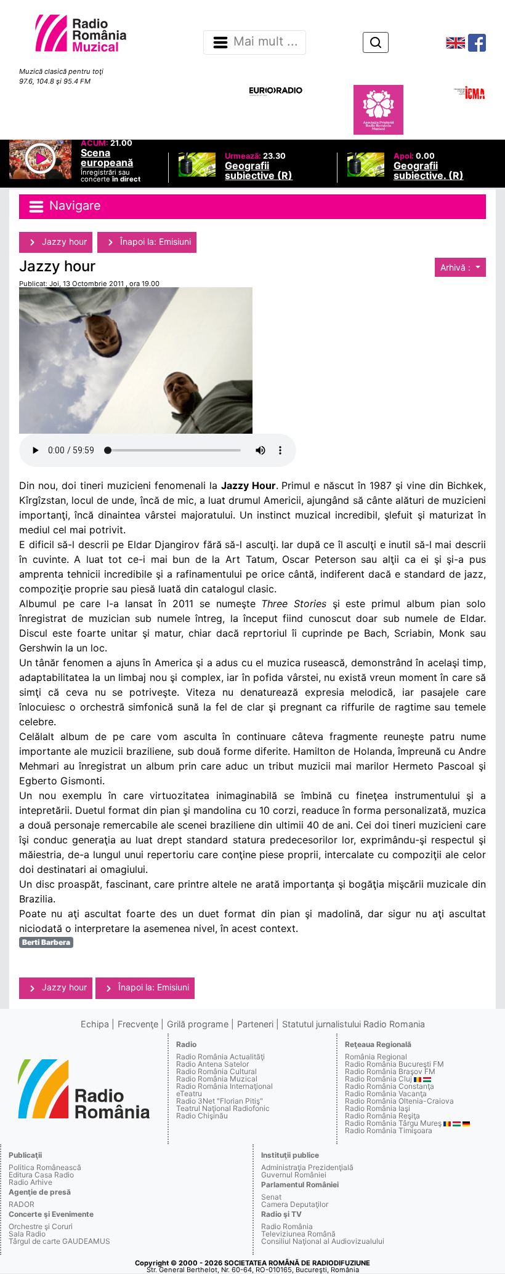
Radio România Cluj (378, 1078)
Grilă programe (197, 1024)
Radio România (287, 1226)
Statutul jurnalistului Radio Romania (353, 1024)
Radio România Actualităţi (220, 1056)
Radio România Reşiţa (382, 1115)
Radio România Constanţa (389, 1086)
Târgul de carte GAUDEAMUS (59, 1241)
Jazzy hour (63, 241)
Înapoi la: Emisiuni (154, 241)
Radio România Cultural (216, 1071)
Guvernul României (293, 1174)
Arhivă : (456, 267)
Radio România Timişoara (388, 1130)
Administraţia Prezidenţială (307, 1167)
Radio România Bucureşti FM (394, 1064)
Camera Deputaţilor (294, 1204)
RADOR (21, 1204)
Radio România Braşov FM (390, 1071)
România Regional (376, 1056)
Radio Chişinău (202, 1115)
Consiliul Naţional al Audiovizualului (322, 1241)
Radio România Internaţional (224, 1086)
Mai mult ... (265, 41)
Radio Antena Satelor (212, 1064)
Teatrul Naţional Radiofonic (223, 1108)
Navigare (73, 206)
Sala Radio (27, 1233)
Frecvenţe (138, 1024)
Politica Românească (45, 1167)
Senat (271, 1196)
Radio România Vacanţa (386, 1093)
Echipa (95, 1024)
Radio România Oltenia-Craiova (399, 1100)
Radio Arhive (30, 1182)
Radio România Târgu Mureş (393, 1123)
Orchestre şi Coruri (41, 1226)
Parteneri (255, 1024)
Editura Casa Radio (41, 1174)
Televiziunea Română (298, 1233)
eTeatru (189, 1093)
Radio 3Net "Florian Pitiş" (219, 1100)
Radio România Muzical (216, 1078)
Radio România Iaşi (377, 1108)
